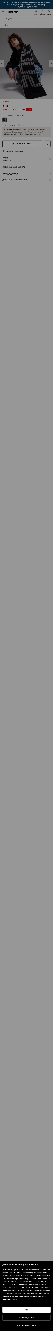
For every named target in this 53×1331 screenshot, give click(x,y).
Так (26, 1309)
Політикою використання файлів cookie (18, 1296)
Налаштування (26, 1317)
